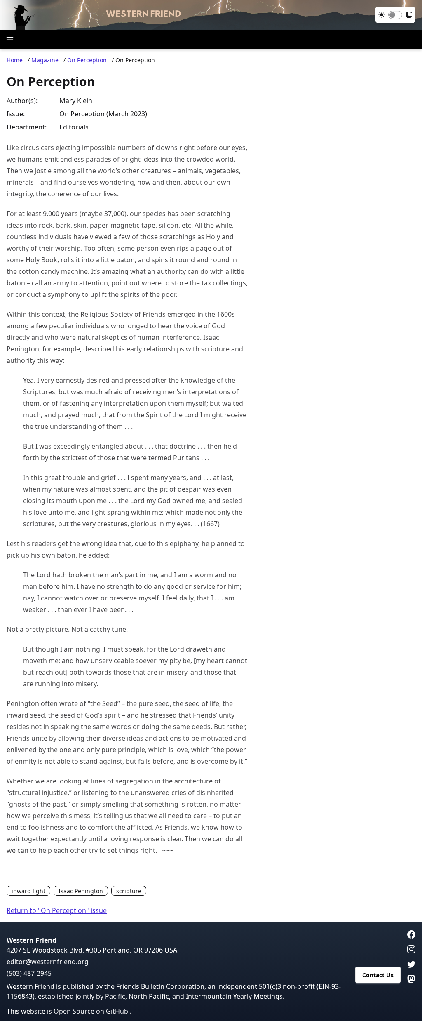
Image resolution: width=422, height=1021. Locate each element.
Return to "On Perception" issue (57, 910)
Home (15, 60)
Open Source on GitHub (92, 1011)
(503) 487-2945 (29, 973)
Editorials (74, 127)
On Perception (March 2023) (103, 113)
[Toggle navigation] (9, 39)
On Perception (87, 60)
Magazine (45, 60)
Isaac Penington (81, 891)
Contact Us (378, 975)
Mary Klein (75, 100)
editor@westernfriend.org (48, 961)
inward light (28, 891)
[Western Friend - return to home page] (211, 15)
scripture (128, 891)
